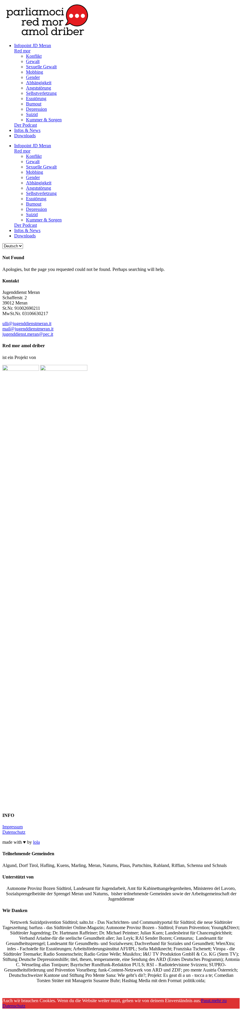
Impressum (12, 826)
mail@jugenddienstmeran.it (27, 328)
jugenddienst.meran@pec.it (27, 334)
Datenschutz (13, 832)
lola (36, 842)
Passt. (206, 1000)
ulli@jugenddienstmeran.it (26, 323)
